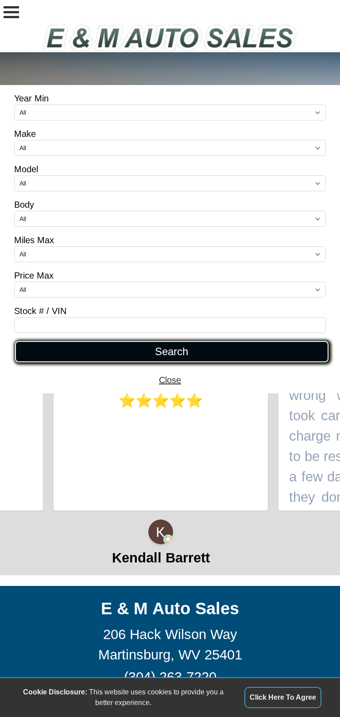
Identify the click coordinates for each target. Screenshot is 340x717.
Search (171, 351)
